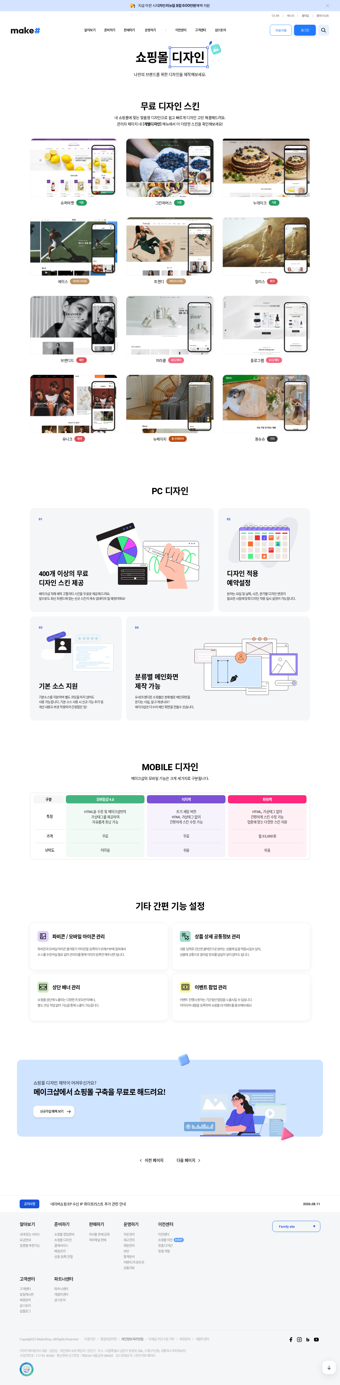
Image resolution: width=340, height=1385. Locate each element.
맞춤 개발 (164, 1251)
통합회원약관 (108, 1339)
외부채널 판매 (97, 1240)
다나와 (275, 16)
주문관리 (129, 1234)
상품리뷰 (129, 1267)
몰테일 (305, 16)
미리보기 (73, 172)
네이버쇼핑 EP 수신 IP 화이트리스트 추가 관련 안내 (88, 1203)
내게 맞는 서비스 (30, 1234)
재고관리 (129, 1240)
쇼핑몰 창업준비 (64, 1234)
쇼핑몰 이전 (170, 1240)
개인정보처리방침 (132, 1339)
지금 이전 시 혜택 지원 (174, 5)
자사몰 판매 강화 (99, 1234)
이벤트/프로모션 (134, 1262)
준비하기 (109, 30)
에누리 (290, 16)
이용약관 (89, 1339)
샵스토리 (25, 1305)
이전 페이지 (154, 1160)
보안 (126, 1251)
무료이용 (281, 30)
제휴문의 (25, 1300)
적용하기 (73, 162)
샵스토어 (220, 30)
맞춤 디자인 (165, 1245)
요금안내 (25, 1240)
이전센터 (180, 30)
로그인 (305, 30)
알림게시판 (26, 1294)
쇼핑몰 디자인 (62, 1240)
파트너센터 (63, 1279)
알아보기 (89, 30)
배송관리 (59, 1251)
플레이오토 (323, 16)
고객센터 (200, 30)
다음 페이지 (186, 1160)
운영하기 (150, 30)
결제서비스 (61, 1245)
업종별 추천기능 (30, 1245)
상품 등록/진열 (63, 1256)
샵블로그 (25, 1311)
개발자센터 (61, 1294)
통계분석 (129, 1256)
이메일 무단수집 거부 (161, 1339)
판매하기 (129, 30)
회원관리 (129, 1245)
